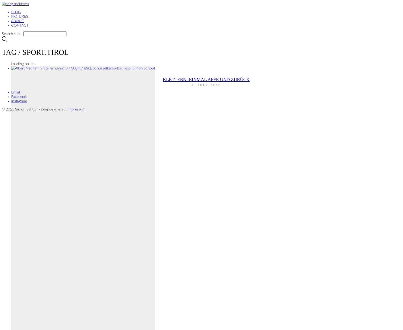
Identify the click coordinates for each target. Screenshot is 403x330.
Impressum (76, 109)
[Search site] (4, 41)
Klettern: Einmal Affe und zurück (206, 79)
